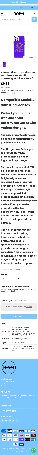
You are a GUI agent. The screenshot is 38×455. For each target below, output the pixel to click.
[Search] (34, 19)
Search (4, 449)
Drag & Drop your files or (19, 307)
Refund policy (26, 449)
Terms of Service (14, 449)
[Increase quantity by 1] (18, 278)
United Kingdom (27, 8)
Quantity (4, 274)
